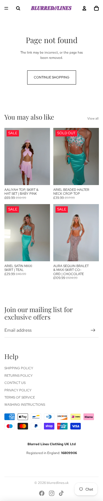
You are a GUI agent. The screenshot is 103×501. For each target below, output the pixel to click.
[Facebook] (41, 493)
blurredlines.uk (58, 483)
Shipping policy (18, 368)
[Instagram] (51, 493)
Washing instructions (24, 404)
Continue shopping (51, 77)
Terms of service (19, 397)
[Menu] (6, 8)
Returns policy (18, 375)
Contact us (15, 383)
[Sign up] (93, 330)
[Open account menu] (84, 8)
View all (93, 118)
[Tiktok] (61, 493)
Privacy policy (18, 390)
